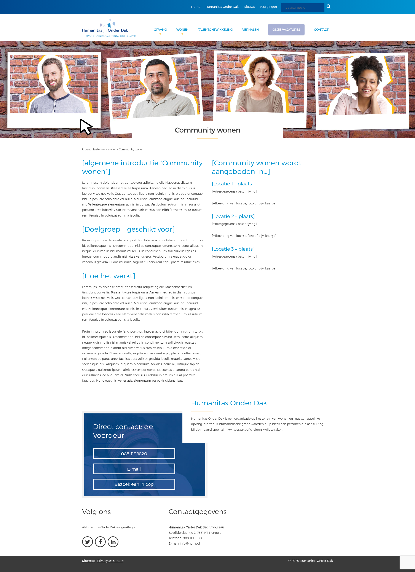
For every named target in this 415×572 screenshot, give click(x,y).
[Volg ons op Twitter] (87, 541)
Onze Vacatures (286, 29)
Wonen (182, 29)
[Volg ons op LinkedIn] (113, 541)
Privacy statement (110, 560)
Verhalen (250, 29)
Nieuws (249, 6)
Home (195, 6)
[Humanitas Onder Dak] (109, 28)
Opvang (160, 29)
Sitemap (88, 560)
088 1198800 (192, 538)
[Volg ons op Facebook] (100, 541)
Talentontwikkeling (215, 29)
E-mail (134, 469)
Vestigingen (268, 6)
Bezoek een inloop (134, 484)
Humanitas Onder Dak (222, 6)
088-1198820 (134, 453)
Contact (321, 29)
